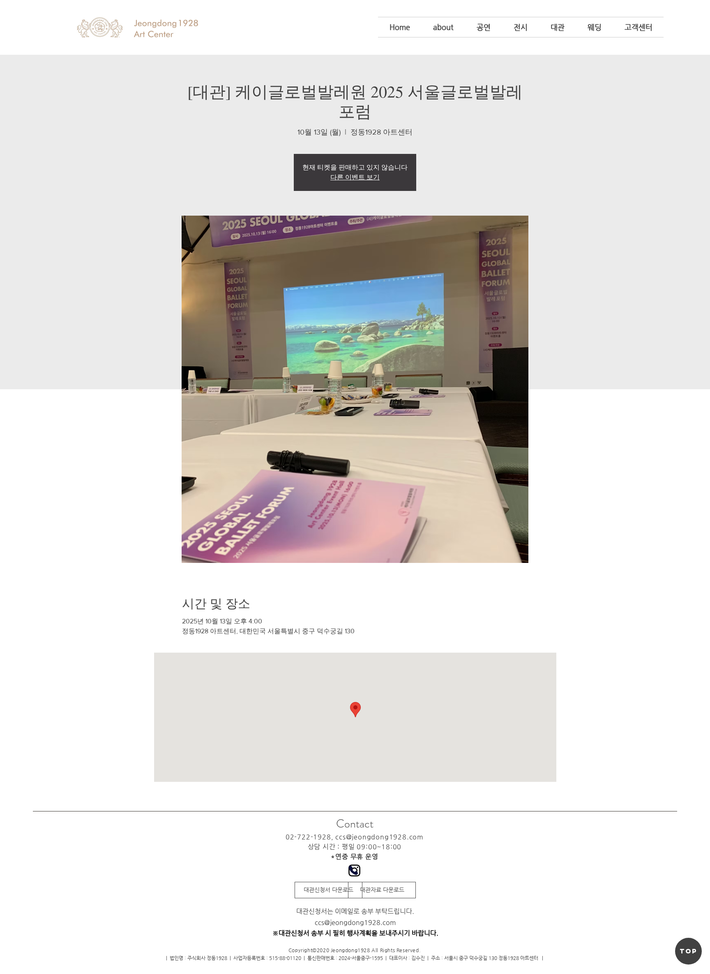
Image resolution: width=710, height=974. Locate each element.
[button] (443, 27)
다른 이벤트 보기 (355, 177)
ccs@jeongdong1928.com (379, 837)
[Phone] (353, 870)
